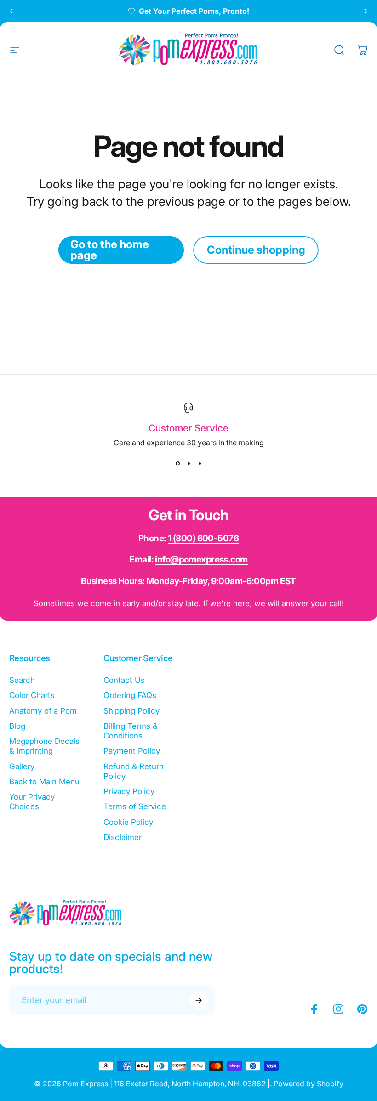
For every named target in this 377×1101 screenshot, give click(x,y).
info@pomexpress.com (201, 559)
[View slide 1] (177, 463)
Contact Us (124, 680)
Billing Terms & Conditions (130, 730)
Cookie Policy (128, 822)
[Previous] (13, 11)
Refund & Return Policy (133, 771)
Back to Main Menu (44, 781)
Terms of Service (134, 806)
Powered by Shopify (308, 1083)
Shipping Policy (131, 710)
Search (22, 680)
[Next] (364, 11)
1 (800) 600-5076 (203, 538)
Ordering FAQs (129, 695)
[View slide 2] (188, 463)
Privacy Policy (128, 791)
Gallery (21, 766)
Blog (17, 726)
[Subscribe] (198, 1000)
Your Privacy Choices (32, 801)
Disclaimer (122, 837)
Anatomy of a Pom (43, 710)
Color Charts (32, 695)
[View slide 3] (199, 463)
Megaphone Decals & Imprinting (44, 746)
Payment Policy (131, 750)
